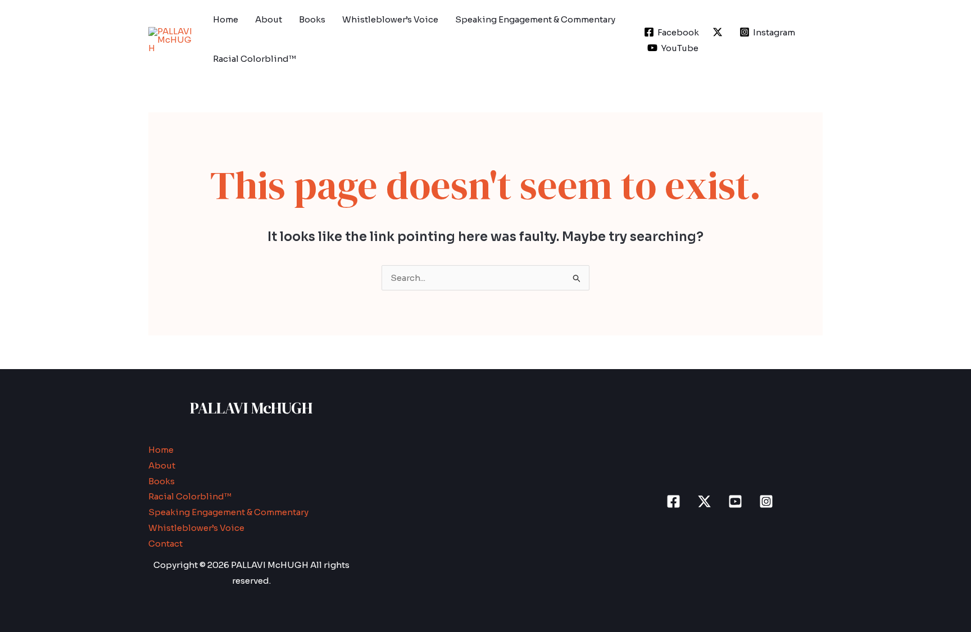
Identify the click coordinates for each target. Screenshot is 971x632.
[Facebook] (673, 501)
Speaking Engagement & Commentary (535, 19)
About (268, 19)
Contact (165, 543)
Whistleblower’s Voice (390, 19)
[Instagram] (766, 501)
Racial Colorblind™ (254, 58)
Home (225, 19)
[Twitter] (704, 501)
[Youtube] (735, 501)
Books (312, 19)
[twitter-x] (719, 32)
